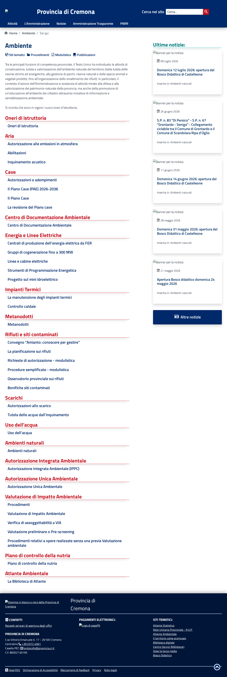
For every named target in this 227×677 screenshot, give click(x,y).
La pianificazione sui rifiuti (29, 351)
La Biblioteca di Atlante (27, 581)
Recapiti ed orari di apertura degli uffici (28, 626)
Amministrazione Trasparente (93, 23)
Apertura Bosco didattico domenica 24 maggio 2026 (186, 281)
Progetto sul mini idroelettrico (33, 279)
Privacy (96, 670)
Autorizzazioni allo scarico (29, 406)
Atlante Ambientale (165, 634)
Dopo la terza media (165, 651)
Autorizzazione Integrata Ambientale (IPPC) (43, 468)
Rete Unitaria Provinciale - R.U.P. (172, 630)
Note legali (110, 670)
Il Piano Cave (18, 198)
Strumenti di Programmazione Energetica (42, 270)
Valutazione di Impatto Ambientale (36, 513)
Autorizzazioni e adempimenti (32, 180)
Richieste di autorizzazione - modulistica (41, 360)
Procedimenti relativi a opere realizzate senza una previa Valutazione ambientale (65, 543)
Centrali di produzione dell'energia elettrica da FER (50, 243)
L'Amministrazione (36, 23)
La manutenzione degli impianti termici (40, 297)
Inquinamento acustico (27, 162)
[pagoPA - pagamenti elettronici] (113, 636)
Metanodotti (18, 324)
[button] (206, 12)
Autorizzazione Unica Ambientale (35, 486)
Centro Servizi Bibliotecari (168, 647)
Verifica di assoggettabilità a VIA (34, 522)
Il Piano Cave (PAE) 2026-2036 (33, 189)
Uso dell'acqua (20, 433)
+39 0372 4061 (31, 644)
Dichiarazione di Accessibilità (40, 670)
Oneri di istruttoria (23, 126)
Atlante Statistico (163, 625)
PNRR (124, 23)
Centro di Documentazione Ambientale (39, 225)
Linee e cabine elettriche (28, 261)
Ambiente (28, 33)
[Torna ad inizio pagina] (217, 667)
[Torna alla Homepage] (21, 11)
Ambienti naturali (22, 450)
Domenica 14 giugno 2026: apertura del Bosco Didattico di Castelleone (187, 181)
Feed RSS (14, 670)
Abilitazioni (17, 153)
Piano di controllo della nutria (32, 563)
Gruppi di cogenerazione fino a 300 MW (40, 252)
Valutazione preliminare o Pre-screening (41, 531)
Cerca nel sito (154, 12)
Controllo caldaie (22, 306)
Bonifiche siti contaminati (29, 388)
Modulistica (62, 54)
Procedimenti (39, 54)
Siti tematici (16, 54)
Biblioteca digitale (164, 642)
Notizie (61, 23)
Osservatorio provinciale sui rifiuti (36, 379)
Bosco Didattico (162, 655)
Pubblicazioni (85, 54)
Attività (12, 23)
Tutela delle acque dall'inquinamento (38, 415)
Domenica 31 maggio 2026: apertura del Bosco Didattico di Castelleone (187, 231)
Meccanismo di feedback (75, 670)
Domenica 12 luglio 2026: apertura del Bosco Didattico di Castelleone (185, 72)
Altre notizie (190, 317)
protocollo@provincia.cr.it (39, 648)
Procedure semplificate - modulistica (38, 369)
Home (13, 33)
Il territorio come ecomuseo (169, 638)
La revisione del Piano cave (30, 207)
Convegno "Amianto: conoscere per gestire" (44, 342)
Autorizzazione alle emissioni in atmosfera (43, 144)
